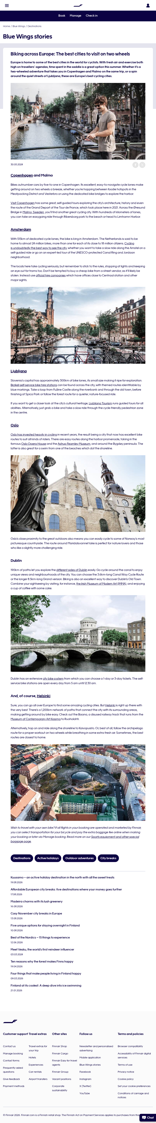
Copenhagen (22, 175)
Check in (92, 15)
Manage (75, 15)
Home (6, 26)
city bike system (53, 678)
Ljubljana (19, 371)
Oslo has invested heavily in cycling (34, 434)
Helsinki (43, 696)
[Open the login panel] (148, 5)
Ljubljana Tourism (100, 403)
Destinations (34, 26)
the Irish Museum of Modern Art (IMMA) (101, 583)
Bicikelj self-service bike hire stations (34, 385)
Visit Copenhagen (23, 203)
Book (61, 15)
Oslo (15, 425)
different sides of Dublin (71, 570)
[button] (7, 5)
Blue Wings (19, 26)
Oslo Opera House (33, 444)
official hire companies (51, 275)
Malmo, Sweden (33, 212)
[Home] (78, 5)
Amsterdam (21, 229)
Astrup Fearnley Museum (74, 444)
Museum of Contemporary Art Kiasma (36, 719)
